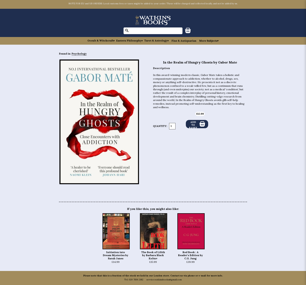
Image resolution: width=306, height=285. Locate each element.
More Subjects (208, 40)
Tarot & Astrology (156, 40)
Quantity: (160, 126)
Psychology (79, 53)
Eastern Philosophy (129, 40)
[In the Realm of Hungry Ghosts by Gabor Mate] (99, 121)
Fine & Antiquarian (183, 40)
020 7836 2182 (136, 279)
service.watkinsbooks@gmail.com (164, 279)
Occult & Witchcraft (100, 40)
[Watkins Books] (153, 21)
